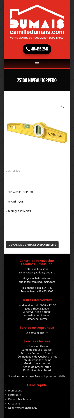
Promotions (15, 390)
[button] (62, 106)
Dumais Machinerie (20, 399)
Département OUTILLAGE (23, 408)
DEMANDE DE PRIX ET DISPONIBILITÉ (32, 244)
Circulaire (14, 403)
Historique (14, 395)
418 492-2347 (39, 49)
